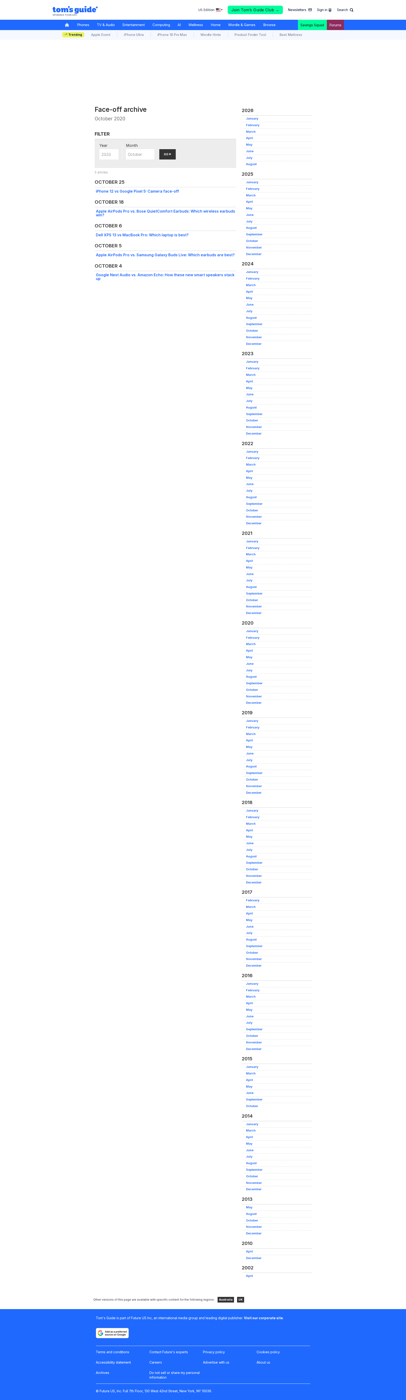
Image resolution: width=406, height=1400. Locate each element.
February (253, 125)
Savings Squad (312, 25)
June (250, 151)
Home (216, 25)
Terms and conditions (112, 1352)
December (254, 254)
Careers (155, 1362)
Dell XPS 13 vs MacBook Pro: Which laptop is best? (142, 235)
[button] (345, 10)
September (254, 234)
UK (240, 1299)
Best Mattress (291, 35)
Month (132, 145)
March (251, 131)
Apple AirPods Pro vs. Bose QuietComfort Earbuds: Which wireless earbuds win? (165, 213)
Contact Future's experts (168, 1352)
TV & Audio (106, 25)
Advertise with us (216, 1362)
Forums (335, 25)
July (249, 157)
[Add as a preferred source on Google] (112, 1333)
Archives (102, 1373)
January (252, 118)
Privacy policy (214, 1352)
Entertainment (133, 25)
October (252, 241)
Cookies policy (268, 1352)
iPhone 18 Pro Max (172, 35)
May (249, 144)
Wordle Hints (210, 35)
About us (263, 1362)
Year (103, 145)
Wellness (195, 25)
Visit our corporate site (263, 1318)
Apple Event (100, 35)
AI (179, 25)
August (251, 164)
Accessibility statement (113, 1362)
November (254, 247)
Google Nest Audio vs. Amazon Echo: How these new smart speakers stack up (165, 276)
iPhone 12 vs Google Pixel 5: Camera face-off (137, 191)
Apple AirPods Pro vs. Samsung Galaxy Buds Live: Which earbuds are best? (165, 255)
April (249, 138)
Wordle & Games (241, 25)
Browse (269, 25)
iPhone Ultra (134, 35)
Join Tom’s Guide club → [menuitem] (255, 10)
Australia (226, 1299)
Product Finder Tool (250, 35)
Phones (83, 25)
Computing (161, 25)
